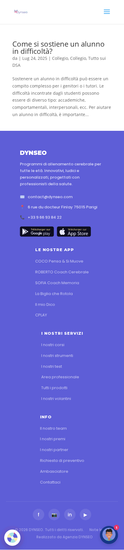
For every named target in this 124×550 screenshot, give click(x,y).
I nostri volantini (56, 398)
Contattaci (50, 482)
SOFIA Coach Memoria (57, 283)
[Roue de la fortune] (12, 538)
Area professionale (60, 377)
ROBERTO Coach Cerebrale (62, 272)
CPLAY (41, 315)
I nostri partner (54, 450)
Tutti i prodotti (54, 388)
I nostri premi (52, 439)
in (70, 515)
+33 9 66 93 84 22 (45, 217)
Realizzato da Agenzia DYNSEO (64, 536)
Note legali (99, 529)
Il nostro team (53, 428)
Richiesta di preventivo (62, 460)
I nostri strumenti (57, 355)
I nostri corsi (52, 345)
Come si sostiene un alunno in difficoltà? (58, 47)
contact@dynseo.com (50, 197)
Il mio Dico (45, 304)
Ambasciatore (54, 471)
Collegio (60, 58)
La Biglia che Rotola (54, 294)
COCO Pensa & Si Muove (59, 261)
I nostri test (51, 366)
